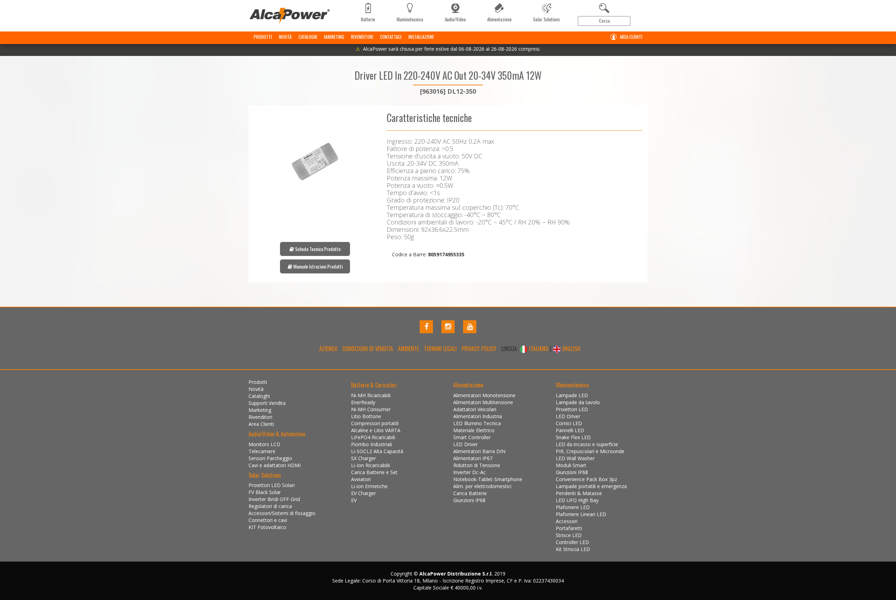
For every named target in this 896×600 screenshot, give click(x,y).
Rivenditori (362, 36)
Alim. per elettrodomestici (482, 486)
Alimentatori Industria (477, 416)
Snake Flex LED (573, 437)
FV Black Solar (264, 492)
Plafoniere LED (573, 507)
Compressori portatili (375, 423)
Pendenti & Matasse (579, 493)
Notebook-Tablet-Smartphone (487, 479)
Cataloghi (308, 36)
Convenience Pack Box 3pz (586, 479)
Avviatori (361, 479)
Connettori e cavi (267, 520)
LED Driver (465, 444)
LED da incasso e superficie (587, 444)
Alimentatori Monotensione (484, 395)
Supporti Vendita (267, 403)
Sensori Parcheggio (270, 458)
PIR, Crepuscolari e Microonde (590, 451)
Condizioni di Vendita (367, 348)
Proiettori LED (572, 409)
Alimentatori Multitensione (483, 402)
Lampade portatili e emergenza (591, 486)
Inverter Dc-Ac (469, 472)
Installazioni (421, 36)
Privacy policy (479, 348)
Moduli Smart (571, 465)
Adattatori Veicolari (474, 409)
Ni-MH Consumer (371, 409)
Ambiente (408, 348)
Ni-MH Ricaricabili (371, 395)
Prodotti (263, 36)
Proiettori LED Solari (271, 485)
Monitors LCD (264, 444)
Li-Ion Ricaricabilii (370, 465)
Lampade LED (572, 395)
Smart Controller (472, 437)
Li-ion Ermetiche (369, 486)
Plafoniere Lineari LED (581, 514)
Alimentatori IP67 (472, 458)
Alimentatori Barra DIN (479, 451)
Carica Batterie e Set (374, 472)
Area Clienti (631, 36)
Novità (285, 36)
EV (354, 500)
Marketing (334, 36)
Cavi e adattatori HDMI (274, 465)
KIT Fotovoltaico (267, 527)
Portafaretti (569, 528)
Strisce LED (569, 535)
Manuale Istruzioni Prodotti (317, 266)
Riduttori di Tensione (476, 465)
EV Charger (363, 493)
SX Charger (363, 458)
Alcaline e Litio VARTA (375, 430)
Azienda (328, 348)
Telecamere (261, 451)
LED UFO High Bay (577, 500)
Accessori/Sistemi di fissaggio (281, 513)
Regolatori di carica (270, 506)
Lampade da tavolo (578, 402)
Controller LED (572, 542)
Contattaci (390, 36)
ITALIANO (539, 348)
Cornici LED (569, 423)
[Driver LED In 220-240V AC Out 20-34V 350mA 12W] (315, 161)
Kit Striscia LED (573, 549)
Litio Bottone (366, 416)
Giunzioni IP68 (469, 500)
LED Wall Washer (575, 458)
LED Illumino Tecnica (477, 423)
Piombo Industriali (371, 444)
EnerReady (363, 402)
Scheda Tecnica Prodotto (317, 248)
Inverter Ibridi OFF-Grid (274, 499)
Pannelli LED (570, 430)
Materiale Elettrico (474, 430)
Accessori (567, 521)
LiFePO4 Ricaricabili (373, 437)
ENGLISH (570, 348)
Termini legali (440, 348)
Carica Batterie (470, 493)
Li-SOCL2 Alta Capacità (377, 451)
